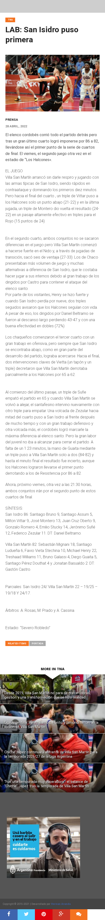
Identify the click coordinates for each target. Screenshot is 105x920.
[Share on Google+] (61, 914)
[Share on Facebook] (9, 914)
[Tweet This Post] (26, 914)
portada (37, 643)
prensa (11, 119)
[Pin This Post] (43, 914)
